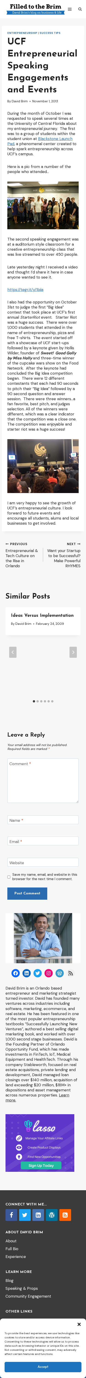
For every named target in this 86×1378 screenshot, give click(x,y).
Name (16, 820)
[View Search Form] (80, 9)
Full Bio (12, 1248)
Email (15, 841)
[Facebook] (11, 1215)
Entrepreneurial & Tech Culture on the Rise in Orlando (22, 555)
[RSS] (65, 1215)
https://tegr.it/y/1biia (25, 289)
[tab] (34, 701)
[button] (79, 1324)
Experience (16, 1256)
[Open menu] (70, 9)
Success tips (50, 33)
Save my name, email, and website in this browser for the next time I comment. (44, 877)
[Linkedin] (38, 1215)
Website (16, 862)
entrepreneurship (22, 33)
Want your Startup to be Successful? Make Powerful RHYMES (63, 555)
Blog (10, 1280)
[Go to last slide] (13, 652)
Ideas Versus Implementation (42, 615)
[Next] (73, 652)
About (11, 1240)
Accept (43, 1367)
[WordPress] (52, 1215)
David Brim (20, 101)
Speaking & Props (22, 1288)
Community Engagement (28, 1296)
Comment (20, 763)
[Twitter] (25, 1215)
